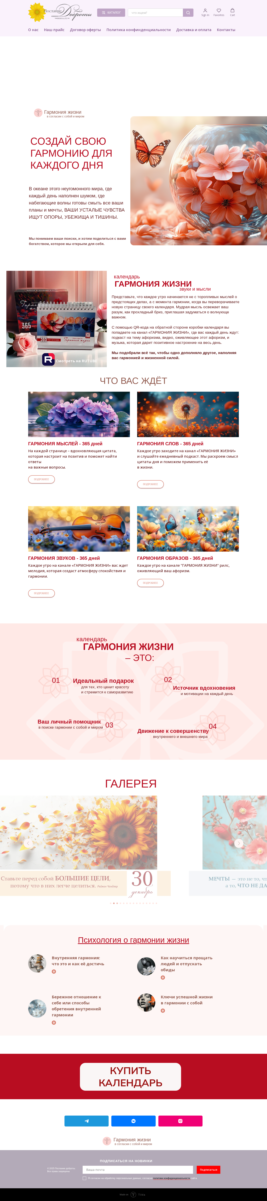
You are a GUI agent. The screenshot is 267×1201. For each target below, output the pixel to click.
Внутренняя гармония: (76, 957)
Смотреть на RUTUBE (76, 360)
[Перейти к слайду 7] (130, 903)
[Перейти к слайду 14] (153, 903)
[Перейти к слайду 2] (114, 903)
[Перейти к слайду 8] (133, 903)
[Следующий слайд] (238, 843)
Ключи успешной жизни (187, 996)
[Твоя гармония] (180, 1121)
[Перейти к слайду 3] (117, 903)
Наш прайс (54, 29)
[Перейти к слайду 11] (143, 903)
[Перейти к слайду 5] (123, 903)
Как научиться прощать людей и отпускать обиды (187, 963)
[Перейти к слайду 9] (136, 903)
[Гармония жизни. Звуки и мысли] (86, 1121)
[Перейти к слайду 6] (127, 903)
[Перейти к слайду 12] (146, 903)
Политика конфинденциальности (138, 29)
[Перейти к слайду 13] (150, 903)
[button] (205, 12)
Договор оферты (85, 29)
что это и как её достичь (78, 963)
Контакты (226, 29)
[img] (56, 319)
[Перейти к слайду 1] (110, 903)
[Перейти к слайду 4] (120, 903)
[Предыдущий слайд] (28, 843)
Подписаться (208, 1169)
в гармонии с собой (182, 1002)
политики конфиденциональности (172, 1178)
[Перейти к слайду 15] (156, 903)
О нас (33, 29)
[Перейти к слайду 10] (140, 903)
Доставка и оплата (193, 29)
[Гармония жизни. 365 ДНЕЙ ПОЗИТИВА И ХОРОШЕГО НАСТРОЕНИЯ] (133, 1121)
